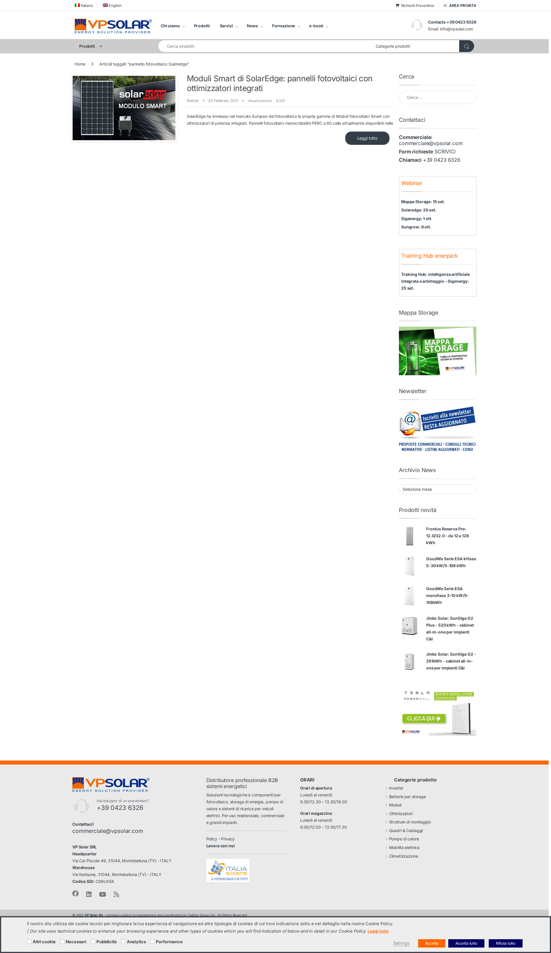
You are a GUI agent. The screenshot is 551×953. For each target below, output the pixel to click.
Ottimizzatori (401, 813)
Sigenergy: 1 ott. (416, 218)
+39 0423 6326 (441, 160)
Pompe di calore (404, 838)
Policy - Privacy (220, 838)
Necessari (76, 941)
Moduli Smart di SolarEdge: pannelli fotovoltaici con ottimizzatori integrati (280, 83)
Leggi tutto (367, 138)
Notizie (193, 100)
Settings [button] (401, 943)
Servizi (226, 25)
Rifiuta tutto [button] (505, 943)
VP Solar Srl (94, 915)
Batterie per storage (407, 796)
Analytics (136, 941)
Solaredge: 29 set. (418, 209)
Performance (169, 941)
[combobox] (265, 46)
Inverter (396, 787)
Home (80, 63)
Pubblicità (106, 941)
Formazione (283, 25)
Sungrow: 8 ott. (416, 226)
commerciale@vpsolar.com (431, 143)
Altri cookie (44, 941)
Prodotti (202, 25)
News (252, 25)
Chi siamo (170, 25)
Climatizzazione (403, 856)
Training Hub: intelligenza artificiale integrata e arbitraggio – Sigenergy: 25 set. (435, 281)
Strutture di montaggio (410, 821)
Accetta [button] (431, 943)
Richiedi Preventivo (417, 5)
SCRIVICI (445, 152)
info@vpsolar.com (456, 28)
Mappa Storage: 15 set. (423, 201)
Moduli (395, 804)
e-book (316, 25)
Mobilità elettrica (404, 847)
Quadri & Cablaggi (406, 830)
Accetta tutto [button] (466, 943)
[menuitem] (84, 5)
